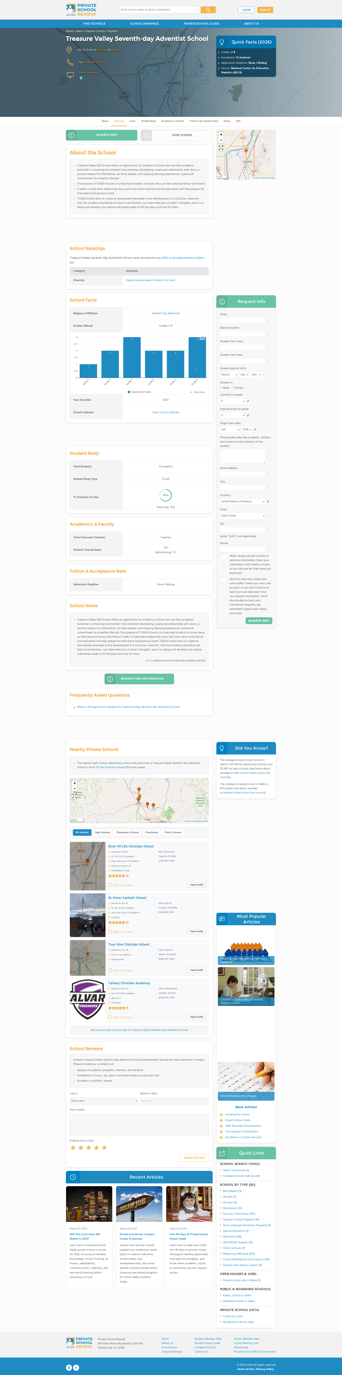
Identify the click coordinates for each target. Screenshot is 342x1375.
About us (167, 1343)
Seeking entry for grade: (234, 409)
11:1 (174, 552)
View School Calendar (165, 412)
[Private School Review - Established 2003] (81, 10)
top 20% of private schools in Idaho (180, 258)
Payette (101, 50)
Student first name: (231, 341)
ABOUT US (251, 23)
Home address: (229, 468)
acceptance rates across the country (242, 792)
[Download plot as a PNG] (203, 337)
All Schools (82, 832)
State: (223, 509)
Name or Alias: (149, 1093)
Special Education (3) (236, 1231)
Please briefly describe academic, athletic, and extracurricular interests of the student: (245, 441)
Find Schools (169, 1347)
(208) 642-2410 (93, 62)
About (105, 121)
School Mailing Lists (246, 1343)
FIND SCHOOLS (94, 23)
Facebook (76, 1367)
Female (239, 388)
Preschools (152, 832)
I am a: (74, 1093)
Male (226, 388)
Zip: (222, 524)
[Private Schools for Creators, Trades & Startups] (139, 1204)
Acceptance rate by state (238, 1322)
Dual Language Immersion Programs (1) (247, 1225)
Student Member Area (208, 1339)
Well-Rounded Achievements (243, 1126)
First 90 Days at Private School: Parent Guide (189, 1236)
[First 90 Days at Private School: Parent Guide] (189, 1204)
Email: (223, 314)
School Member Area (246, 1339)
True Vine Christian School (128, 944)
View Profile (196, 885)
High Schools (102, 832)
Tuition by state (232, 1316)
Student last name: (231, 355)
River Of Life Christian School (107, 767)
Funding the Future (237, 1114)
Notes (227, 121)
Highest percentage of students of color (150, 280)
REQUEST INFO (107, 135)
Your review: (77, 1110)
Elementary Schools (128, 832)
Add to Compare (123, 885)
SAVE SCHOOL (182, 135)
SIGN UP (265, 10)
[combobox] (157, 9)
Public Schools (173, 832)
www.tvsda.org (88, 72)
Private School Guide (207, 1343)
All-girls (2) (229, 1197)
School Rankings (172, 1352)
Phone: (224, 543)
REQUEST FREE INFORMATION (142, 678)
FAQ (238, 121)
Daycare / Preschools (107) (239, 1214)
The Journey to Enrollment (242, 1131)
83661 (114, 50)
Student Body (148, 121)
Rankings (119, 121)
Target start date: (230, 423)
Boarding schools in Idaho (239, 1301)
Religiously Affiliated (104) (239, 1254)
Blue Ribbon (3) (232, 1191)
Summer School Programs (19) (241, 1219)
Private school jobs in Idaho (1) (241, 1280)
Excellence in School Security (243, 1137)
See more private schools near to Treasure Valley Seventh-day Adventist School (139, 1030)
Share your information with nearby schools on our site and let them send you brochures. (250, 564)
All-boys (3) (230, 1202)
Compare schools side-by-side (241, 1176)
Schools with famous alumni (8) (242, 1265)
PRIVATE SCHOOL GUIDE (201, 23)
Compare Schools (205, 1347)
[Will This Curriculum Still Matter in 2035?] (89, 1204)
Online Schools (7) (234, 1248)
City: (223, 481)
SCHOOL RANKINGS (144, 23)
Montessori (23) (232, 1208)
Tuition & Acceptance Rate (204, 121)
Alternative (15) (232, 1236)
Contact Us (201, 1352)
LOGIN (246, 10)
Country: (225, 495)
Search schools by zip (236, 1170)
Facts (132, 121)
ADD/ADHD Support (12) (238, 1242)
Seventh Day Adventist (166, 313)
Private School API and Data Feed (254, 1352)
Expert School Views (238, 1120)
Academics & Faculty (172, 121)
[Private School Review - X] (69, 1368)
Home (165, 1339)
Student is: (226, 382)
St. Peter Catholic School (127, 898)
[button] (73, 1148)
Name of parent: (230, 328)
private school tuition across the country (245, 775)
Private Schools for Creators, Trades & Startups (137, 1236)
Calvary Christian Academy (129, 983)
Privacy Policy (265, 1369)
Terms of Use (245, 1369)
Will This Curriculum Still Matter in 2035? (85, 1236)
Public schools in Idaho (237, 1295)
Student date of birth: (233, 368)
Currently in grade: (231, 395)
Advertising (241, 1347)
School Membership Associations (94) (246, 1259)
